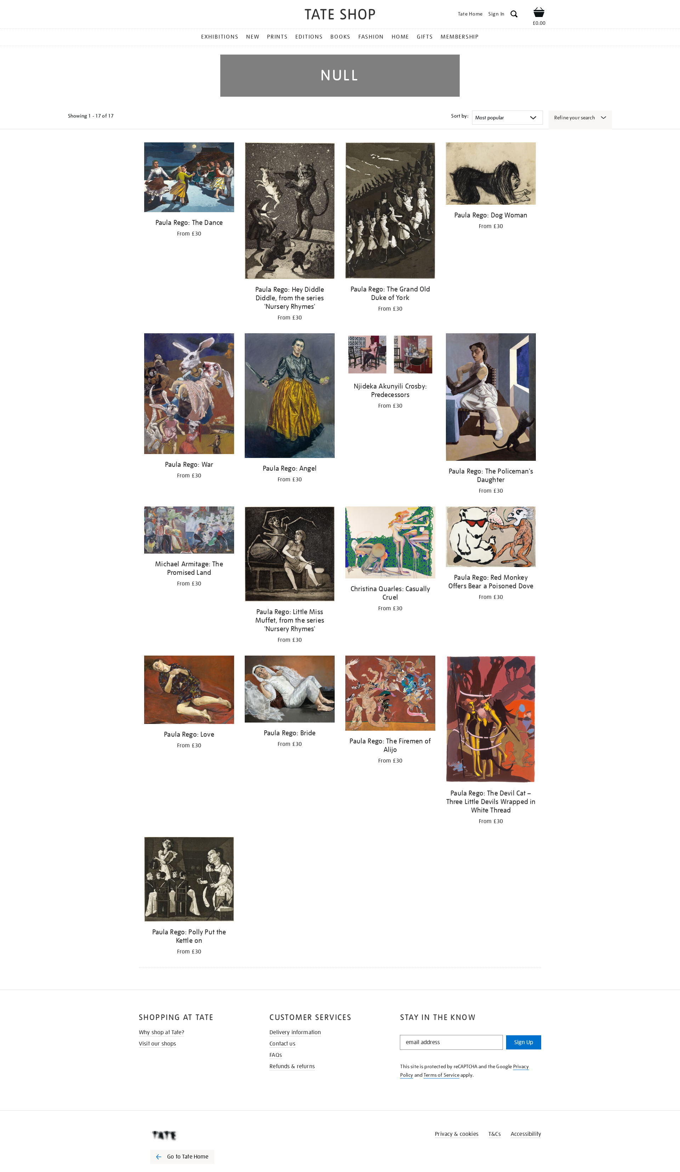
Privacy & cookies (456, 1134)
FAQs (276, 1055)
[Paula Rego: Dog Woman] (491, 174)
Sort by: (459, 116)
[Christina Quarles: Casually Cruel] (390, 543)
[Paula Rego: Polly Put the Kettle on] (189, 880)
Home (400, 36)
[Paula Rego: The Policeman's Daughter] (491, 398)
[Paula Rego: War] (189, 394)
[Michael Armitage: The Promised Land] (189, 531)
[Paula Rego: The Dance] (189, 178)
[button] (514, 15)
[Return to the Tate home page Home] (340, 15)
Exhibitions (219, 36)
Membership (460, 36)
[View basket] (539, 13)
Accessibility (526, 1134)
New (252, 36)
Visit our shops (157, 1043)
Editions (309, 36)
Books (340, 36)
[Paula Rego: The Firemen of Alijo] (390, 694)
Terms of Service (441, 1075)
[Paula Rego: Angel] (290, 396)
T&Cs (494, 1134)
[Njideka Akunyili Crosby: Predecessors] (390, 355)
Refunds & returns (292, 1066)
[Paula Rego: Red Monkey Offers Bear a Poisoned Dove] (491, 538)
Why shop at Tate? (161, 1032)
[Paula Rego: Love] (189, 691)
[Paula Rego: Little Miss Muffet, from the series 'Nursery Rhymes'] (290, 555)
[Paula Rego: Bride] (290, 690)
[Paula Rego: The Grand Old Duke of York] (390, 211)
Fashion (371, 36)
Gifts (425, 36)
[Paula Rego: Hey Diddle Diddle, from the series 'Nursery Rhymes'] (290, 212)
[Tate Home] (194, 1135)
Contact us (282, 1043)
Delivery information (295, 1032)
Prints (277, 36)
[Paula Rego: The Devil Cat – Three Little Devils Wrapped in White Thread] (491, 720)
